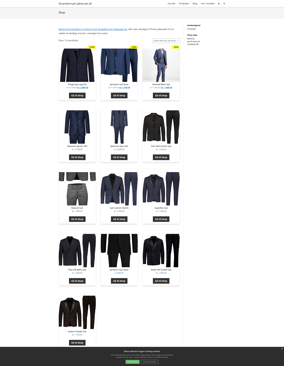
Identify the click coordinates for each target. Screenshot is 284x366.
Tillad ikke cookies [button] (149, 362)
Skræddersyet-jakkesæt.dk (75, 3)
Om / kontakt (208, 3)
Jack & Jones (192, 41)
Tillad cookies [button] (132, 362)
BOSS (189, 38)
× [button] (282, 349)
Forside (171, 3)
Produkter (184, 3)
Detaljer (165, 357)
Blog (195, 3)
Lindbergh (191, 44)
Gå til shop (77, 95)
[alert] (142, 356)
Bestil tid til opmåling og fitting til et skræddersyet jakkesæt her (93, 29)
